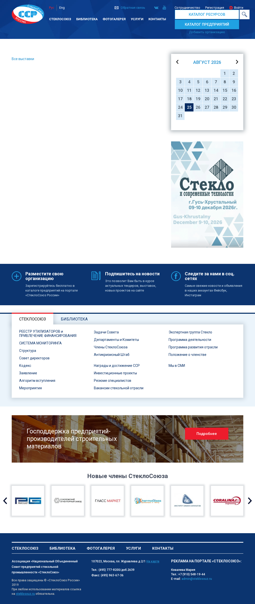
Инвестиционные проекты (115, 373)
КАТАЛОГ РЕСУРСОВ (207, 14)
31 (180, 115)
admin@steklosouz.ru (197, 579)
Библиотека (87, 19)
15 (225, 90)
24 (180, 107)
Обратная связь (133, 7)
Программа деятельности (190, 340)
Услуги (137, 19)
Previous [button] (5, 500)
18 (189, 99)
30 (234, 107)
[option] (207, 194)
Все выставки (23, 59)
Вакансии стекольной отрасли (118, 388)
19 (198, 99)
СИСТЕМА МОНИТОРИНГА (40, 343)
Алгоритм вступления (37, 381)
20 (207, 99)
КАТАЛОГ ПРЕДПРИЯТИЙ (207, 24)
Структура (27, 351)
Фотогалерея (114, 19)
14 (216, 90)
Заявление (28, 373)
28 (216, 107)
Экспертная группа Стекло (190, 332)
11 (189, 90)
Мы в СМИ (177, 366)
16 (234, 90)
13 (207, 90)
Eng (62, 7)
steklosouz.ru (25, 594)
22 (225, 99)
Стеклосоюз (60, 19)
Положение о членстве (187, 355)
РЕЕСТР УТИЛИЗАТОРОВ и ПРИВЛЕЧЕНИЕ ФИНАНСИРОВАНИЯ (47, 333)
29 (225, 107)
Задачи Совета (106, 332)
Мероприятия (30, 388)
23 (234, 99)
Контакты (157, 19)
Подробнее (206, 433)
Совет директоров (34, 358)
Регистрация (214, 7)
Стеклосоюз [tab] (32, 319)
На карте (152, 561)
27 (207, 107)
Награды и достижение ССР (117, 366)
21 (216, 99)
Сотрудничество (187, 7)
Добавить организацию (207, 32)
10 (180, 90)
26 (198, 107)
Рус (51, 7)
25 (189, 107)
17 (180, 99)
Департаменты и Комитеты (116, 340)
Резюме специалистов (112, 381)
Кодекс (25, 366)
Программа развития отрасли (193, 347)
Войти (238, 7)
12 (198, 90)
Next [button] (250, 500)
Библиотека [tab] (74, 319)
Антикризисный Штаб (111, 355)
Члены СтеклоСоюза (111, 347)
